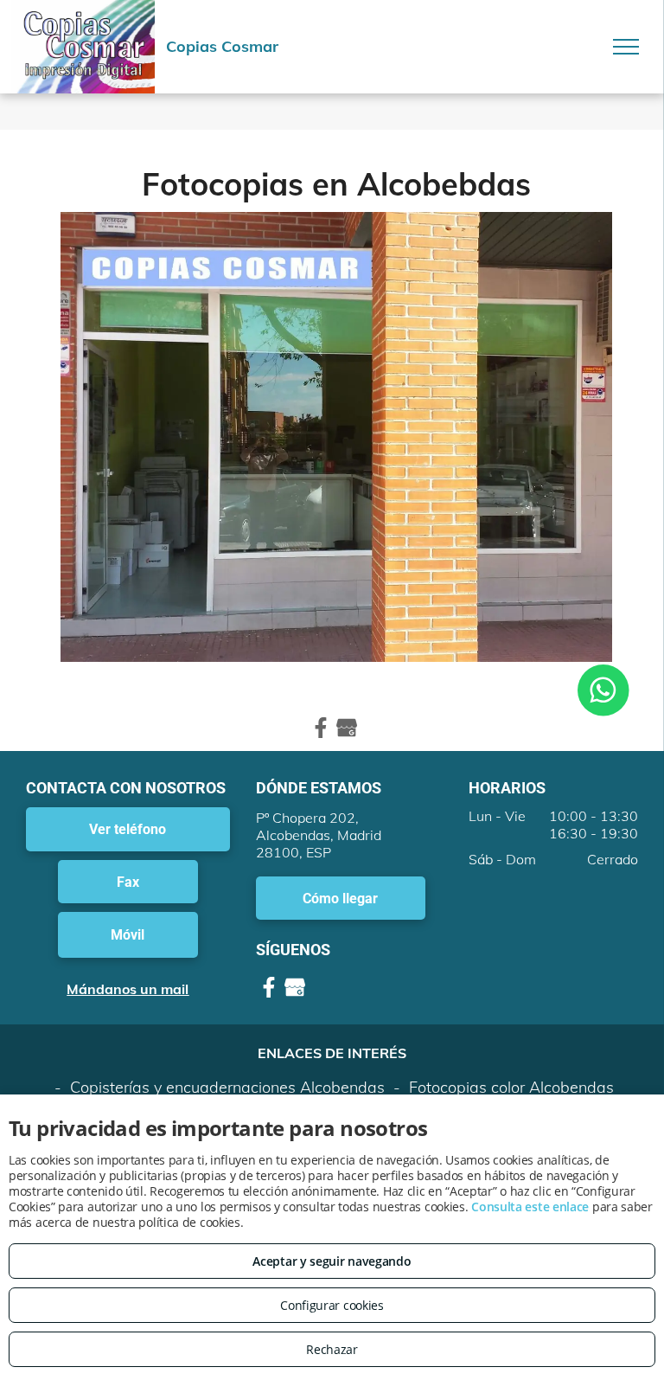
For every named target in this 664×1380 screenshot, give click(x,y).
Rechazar (332, 1349)
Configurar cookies (332, 1305)
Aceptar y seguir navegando (331, 1261)
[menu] (625, 46)
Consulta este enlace (530, 1206)
